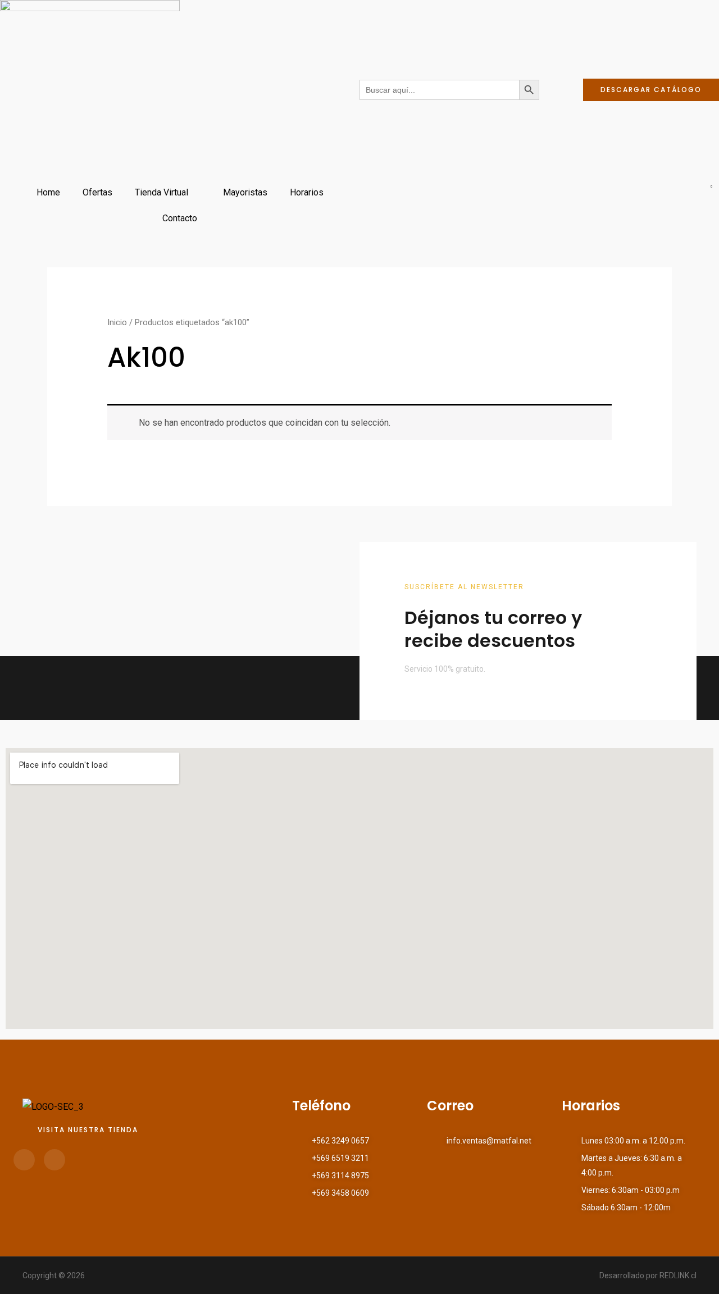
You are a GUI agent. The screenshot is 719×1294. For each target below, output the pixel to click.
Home (48, 192)
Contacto (179, 218)
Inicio (117, 322)
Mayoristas (245, 192)
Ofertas (97, 192)
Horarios (307, 192)
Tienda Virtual (161, 192)
